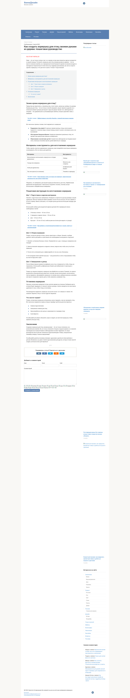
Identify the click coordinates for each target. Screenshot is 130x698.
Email (43, 363)
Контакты (26, 692)
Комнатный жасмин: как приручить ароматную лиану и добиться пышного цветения (93, 558)
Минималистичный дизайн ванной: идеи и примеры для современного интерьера (95, 670)
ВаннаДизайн (30, 2)
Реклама (36, 36)
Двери (87, 605)
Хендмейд (88, 619)
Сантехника (29, 32)
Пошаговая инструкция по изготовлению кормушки (42, 81)
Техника (44, 32)
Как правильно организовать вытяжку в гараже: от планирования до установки (94, 184)
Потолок (88, 592)
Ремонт (37, 32)
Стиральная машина (91, 611)
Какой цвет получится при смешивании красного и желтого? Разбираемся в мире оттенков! (93, 162)
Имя (25, 363)
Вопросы (28, 36)
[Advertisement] (65, 18)
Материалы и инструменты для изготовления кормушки (44, 79)
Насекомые (89, 32)
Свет (87, 597)
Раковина (88, 584)
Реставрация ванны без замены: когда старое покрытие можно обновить (93, 434)
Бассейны (98, 32)
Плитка (88, 603)
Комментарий (28, 368)
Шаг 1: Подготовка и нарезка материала (41, 84)
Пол (87, 595)
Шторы (88, 616)
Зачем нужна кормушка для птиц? (37, 76)
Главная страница (28, 42)
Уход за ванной (61, 32)
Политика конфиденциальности (32, 694)
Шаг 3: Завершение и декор (38, 89)
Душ (87, 582)
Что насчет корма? (36, 94)
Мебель (71, 32)
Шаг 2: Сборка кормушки (37, 86)
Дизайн (52, 32)
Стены (87, 600)
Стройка (85, 166)
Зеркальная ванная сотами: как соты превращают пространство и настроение (95, 651)
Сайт (61, 363)
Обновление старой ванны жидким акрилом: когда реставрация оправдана (93, 309)
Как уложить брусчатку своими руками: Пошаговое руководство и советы (95, 662)
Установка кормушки (34, 91)
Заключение (31, 96)
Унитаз (88, 587)
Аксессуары (79, 32)
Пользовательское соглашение (32, 695)
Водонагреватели (90, 579)
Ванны (87, 576)
